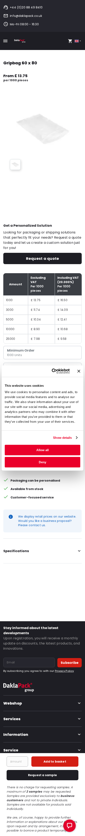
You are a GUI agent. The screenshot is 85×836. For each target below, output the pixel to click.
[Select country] (78, 41)
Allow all (42, 450)
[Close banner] (78, 371)
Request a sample (42, 775)
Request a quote (42, 258)
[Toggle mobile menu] (5, 41)
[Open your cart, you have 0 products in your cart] (70, 41)
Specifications (16, 551)
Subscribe (69, 662)
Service (10, 750)
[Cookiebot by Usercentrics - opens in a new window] (52, 371)
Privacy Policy (64, 671)
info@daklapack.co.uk (26, 16)
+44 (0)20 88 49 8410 (26, 7)
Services (11, 718)
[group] (15, 164)
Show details (62, 437)
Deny (42, 462)
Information (15, 734)
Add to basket (55, 761)
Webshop (12, 703)
